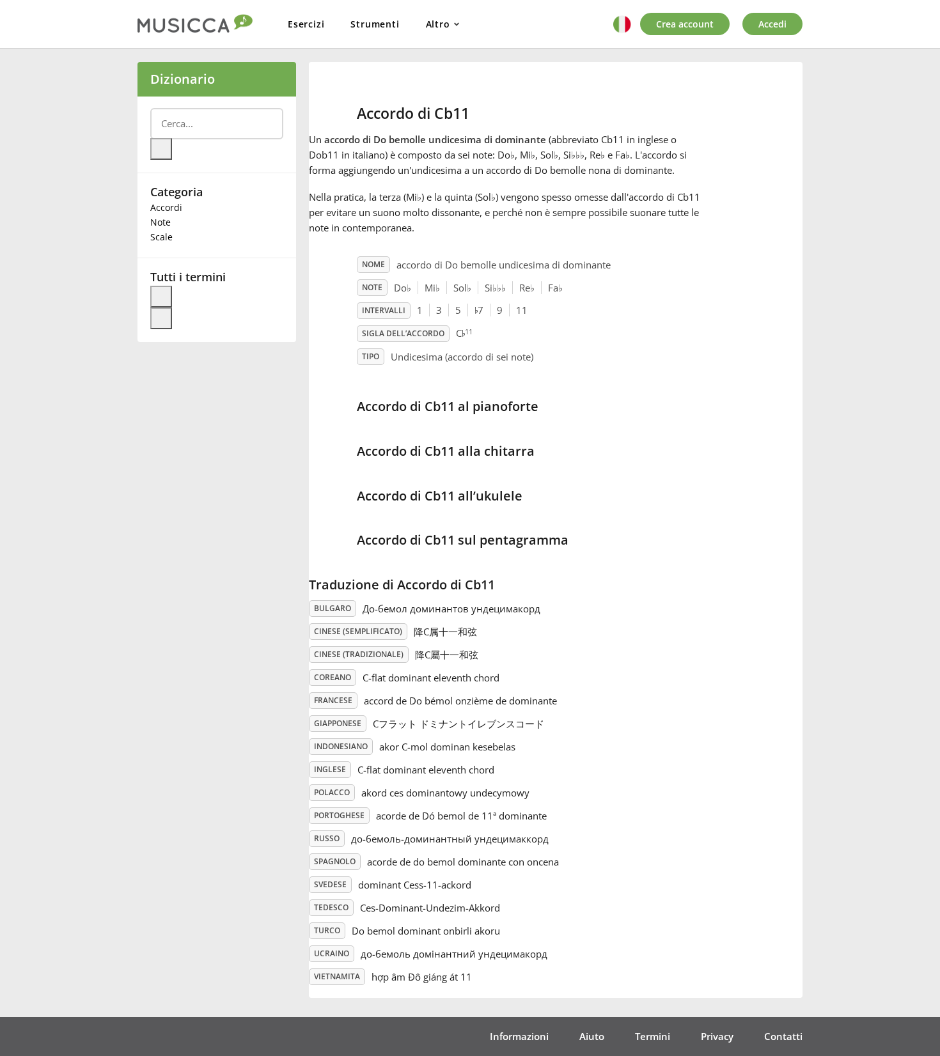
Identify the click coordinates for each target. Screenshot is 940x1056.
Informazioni (519, 1036)
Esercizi (306, 24)
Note (160, 222)
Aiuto (591, 1036)
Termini (652, 1036)
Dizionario (182, 79)
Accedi (772, 24)
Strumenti (374, 24)
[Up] (161, 296)
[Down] (161, 318)
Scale (161, 237)
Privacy (717, 1036)
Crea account (685, 24)
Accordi (166, 207)
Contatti (783, 1036)
